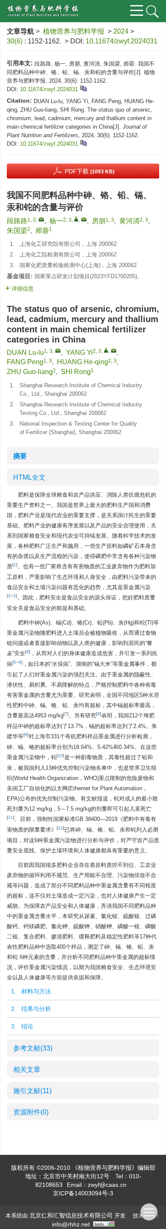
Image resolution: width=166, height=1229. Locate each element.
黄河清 (129, 221)
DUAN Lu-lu (25, 352)
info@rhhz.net (71, 1224)
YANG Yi (79, 352)
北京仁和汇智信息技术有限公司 (71, 1215)
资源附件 (31, 1112)
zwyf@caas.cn (107, 1184)
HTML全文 (29, 477)
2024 (121, 31)
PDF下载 (89, 171)
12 (60, 828)
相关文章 (26, 1069)
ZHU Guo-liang (30, 371)
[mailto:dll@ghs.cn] (41, 219)
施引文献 (32, 1090)
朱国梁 (17, 230)
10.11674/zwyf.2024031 (121, 41)
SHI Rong (76, 371)
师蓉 (42, 230)
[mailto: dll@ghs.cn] (58, 350)
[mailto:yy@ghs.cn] (84, 219)
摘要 (20, 456)
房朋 (99, 221)
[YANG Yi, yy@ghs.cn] (106, 350)
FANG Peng (25, 362)
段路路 (17, 221)
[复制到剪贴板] (83, 88)
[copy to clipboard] (83, 142)
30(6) (15, 41)
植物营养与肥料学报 (73, 31)
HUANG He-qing (82, 362)
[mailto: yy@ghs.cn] (114, 350)
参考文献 (32, 1048)
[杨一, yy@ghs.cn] (76, 219)
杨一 (56, 221)
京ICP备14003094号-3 (83, 1193)
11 (10, 817)
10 (60, 755)
